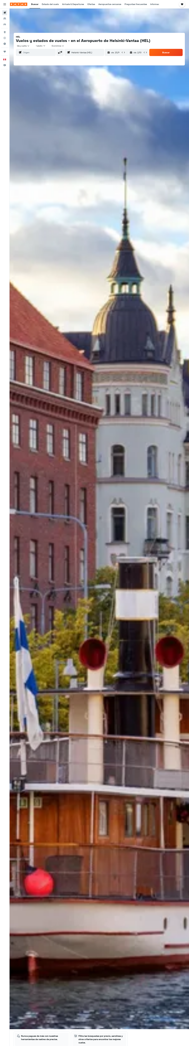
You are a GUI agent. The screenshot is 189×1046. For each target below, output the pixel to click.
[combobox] (23, 45)
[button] (5, 4)
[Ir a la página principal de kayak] (18, 4)
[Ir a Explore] (4, 32)
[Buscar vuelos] (4, 12)
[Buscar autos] (4, 24)
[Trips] (4, 51)
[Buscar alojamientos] (4, 18)
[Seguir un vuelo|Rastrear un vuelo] (4, 38)
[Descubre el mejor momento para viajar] (4, 44)
